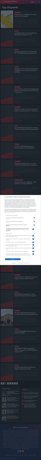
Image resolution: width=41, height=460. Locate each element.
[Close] (39, 197)
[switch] (33, 217)
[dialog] (20, 230)
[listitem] (20, 215)
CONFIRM (13, 259)
